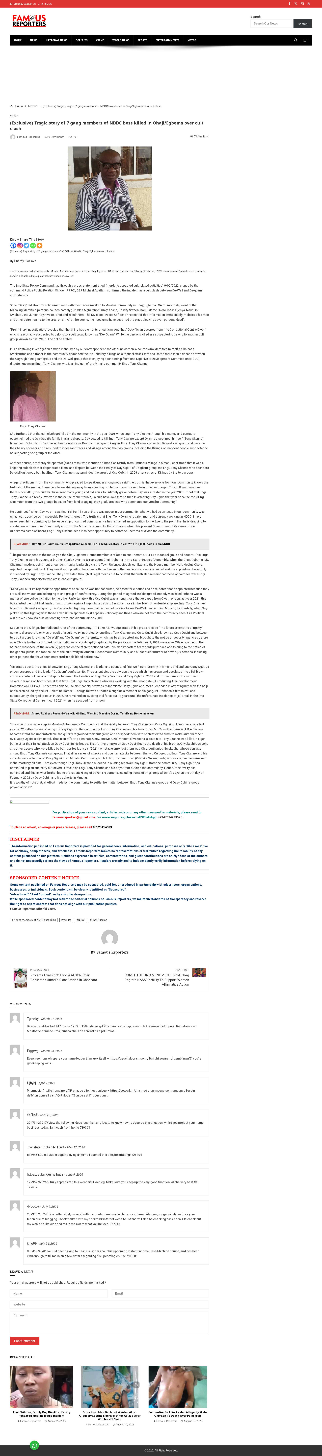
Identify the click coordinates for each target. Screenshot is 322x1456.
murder (67, 920)
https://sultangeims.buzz (45, 1174)
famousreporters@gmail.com (73, 817)
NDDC (81, 920)
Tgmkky (33, 1019)
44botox (33, 1207)
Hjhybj (31, 1083)
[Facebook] (13, 245)
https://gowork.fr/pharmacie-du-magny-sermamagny (146, 1090)
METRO (14, 116)
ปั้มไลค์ (32, 1115)
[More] (39, 245)
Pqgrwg (33, 1051)
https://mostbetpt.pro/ (158, 1026)
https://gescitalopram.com (128, 1058)
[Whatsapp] (33, 245)
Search (255, 16)
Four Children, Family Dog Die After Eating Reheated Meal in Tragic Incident (41, 1414)
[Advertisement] (110, 75)
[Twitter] (26, 245)
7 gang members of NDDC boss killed (35, 920)
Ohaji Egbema (99, 920)
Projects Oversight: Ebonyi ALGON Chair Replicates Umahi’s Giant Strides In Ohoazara (63, 975)
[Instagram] (20, 245)
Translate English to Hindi (46, 1147)
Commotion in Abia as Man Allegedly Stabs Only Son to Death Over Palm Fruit (177, 1414)
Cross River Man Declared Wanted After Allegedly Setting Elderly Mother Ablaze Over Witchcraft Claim (109, 1415)
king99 (32, 1244)
